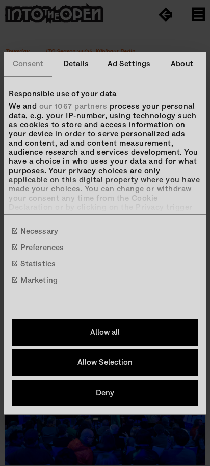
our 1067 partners (73, 107)
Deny (105, 393)
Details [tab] (76, 64)
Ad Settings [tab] (129, 64)
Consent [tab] (28, 64)
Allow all (105, 332)
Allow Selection (105, 362)
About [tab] (182, 64)
